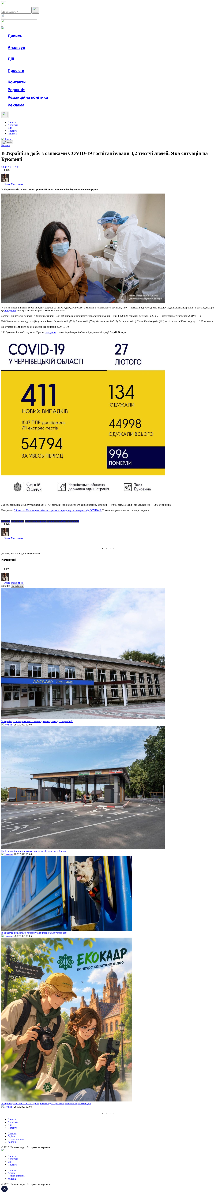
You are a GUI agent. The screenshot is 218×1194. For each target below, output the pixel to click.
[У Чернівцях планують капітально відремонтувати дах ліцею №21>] (83, 718)
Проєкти (16, 70)
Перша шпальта (16, 1139)
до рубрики (17, 586)
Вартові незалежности (126, 76)
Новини (18, 41)
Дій (11, 59)
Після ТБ (146, 76)
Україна (41, 521)
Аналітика (19, 53)
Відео (66, 41)
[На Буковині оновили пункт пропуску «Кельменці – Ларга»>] (83, 848)
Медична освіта (55, 76)
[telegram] (118, 548)
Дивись (15, 36)
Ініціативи (42, 64)
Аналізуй (16, 47)
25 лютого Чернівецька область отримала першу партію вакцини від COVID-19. (58, 510)
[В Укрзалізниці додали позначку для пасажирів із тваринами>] (66, 930)
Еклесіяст (160, 76)
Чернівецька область (57, 521)
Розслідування (36, 53)
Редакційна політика (28, 97)
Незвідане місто (22, 76)
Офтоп (56, 41)
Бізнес (65, 64)
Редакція (16, 89)
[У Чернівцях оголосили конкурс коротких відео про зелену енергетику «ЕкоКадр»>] (66, 1100)
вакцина (5, 521)
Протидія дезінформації (98, 76)
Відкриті (39, 76)
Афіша (17, 64)
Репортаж (44, 41)
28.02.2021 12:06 (10, 167)
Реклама (76, 64)
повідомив (50, 332)
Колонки (52, 53)
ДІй (10, 127)
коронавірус (17, 521)
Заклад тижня (74, 76)
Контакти (17, 82)
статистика (31, 521)
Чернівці (74, 521)
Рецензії (28, 64)
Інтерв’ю (31, 41)
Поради (55, 64)
